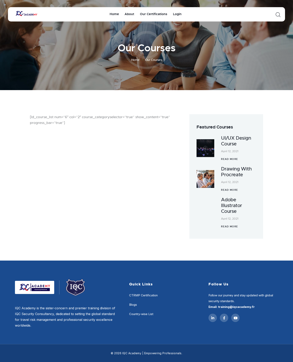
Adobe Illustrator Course (231, 205)
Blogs (133, 305)
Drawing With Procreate (236, 172)
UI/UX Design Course (236, 141)
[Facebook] (224, 318)
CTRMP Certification (143, 295)
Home (135, 60)
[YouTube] (235, 318)
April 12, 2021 (229, 151)
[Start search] (277, 15)
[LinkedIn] (212, 318)
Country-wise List (141, 314)
